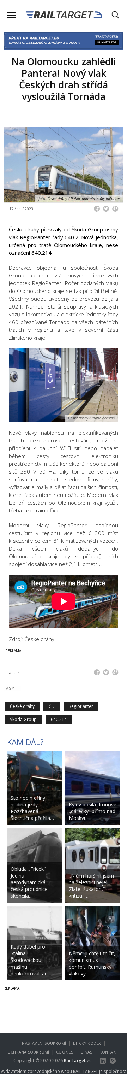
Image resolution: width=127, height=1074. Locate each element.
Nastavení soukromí (44, 1043)
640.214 (59, 719)
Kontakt (108, 1052)
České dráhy (22, 706)
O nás (86, 1052)
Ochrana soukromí (28, 1052)
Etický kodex (87, 1043)
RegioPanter (81, 706)
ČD (52, 706)
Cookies (64, 1052)
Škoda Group (23, 719)
